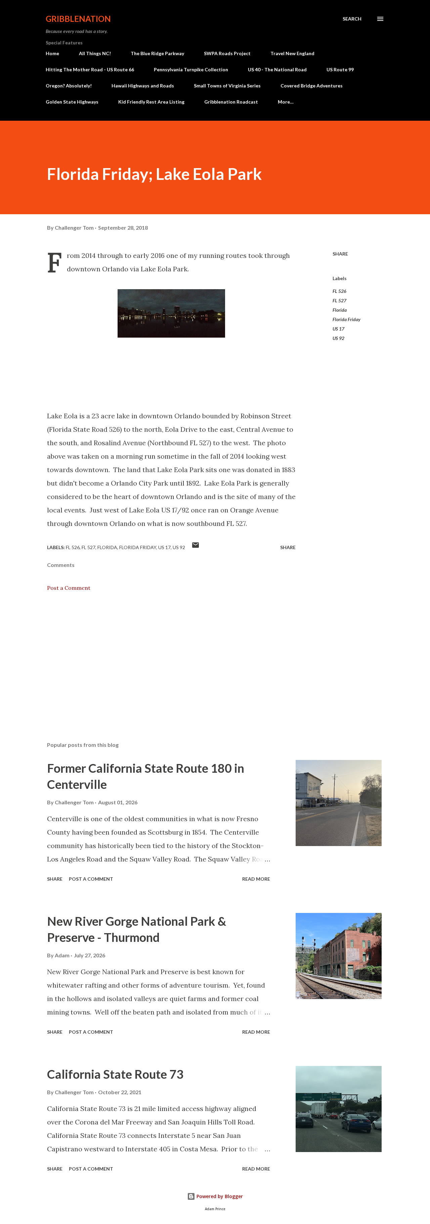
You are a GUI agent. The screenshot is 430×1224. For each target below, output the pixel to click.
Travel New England (292, 53)
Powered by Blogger (219, 1196)
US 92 (338, 338)
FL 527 (339, 300)
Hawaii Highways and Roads (143, 85)
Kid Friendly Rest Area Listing (151, 102)
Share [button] (340, 254)
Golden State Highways (72, 102)
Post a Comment (68, 587)
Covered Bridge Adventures (312, 85)
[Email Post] (195, 547)
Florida (340, 310)
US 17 (338, 329)
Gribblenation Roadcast (231, 102)
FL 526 (339, 291)
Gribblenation (78, 19)
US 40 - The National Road (277, 69)
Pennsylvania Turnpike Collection (191, 69)
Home (52, 53)
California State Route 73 (115, 1074)
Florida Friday (346, 319)
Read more (256, 879)
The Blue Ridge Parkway (157, 53)
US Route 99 (340, 69)
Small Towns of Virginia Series (227, 85)
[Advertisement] (160, 658)
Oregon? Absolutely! (69, 85)
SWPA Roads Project (227, 53)
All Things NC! (95, 53)
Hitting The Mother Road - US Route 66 (90, 69)
